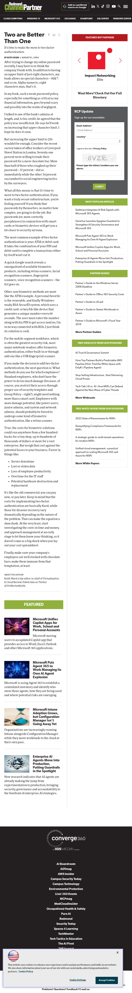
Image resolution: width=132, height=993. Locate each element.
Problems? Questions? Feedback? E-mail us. (66, 989)
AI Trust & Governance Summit (92, 353)
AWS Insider (66, 874)
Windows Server (122, 19)
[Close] (117, 952)
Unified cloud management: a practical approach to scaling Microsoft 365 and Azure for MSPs (96, 452)
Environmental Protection (66, 889)
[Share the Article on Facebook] (48, 35)
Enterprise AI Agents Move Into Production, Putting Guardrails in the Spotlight (46, 764)
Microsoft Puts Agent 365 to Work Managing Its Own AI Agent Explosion (47, 670)
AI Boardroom (66, 864)
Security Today (66, 923)
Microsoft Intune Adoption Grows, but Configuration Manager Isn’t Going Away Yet (46, 717)
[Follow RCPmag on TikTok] (102, 7)
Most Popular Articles (99, 202)
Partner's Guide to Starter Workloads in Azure (97, 311)
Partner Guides (99, 273)
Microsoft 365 (52, 19)
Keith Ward (13, 58)
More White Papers (87, 463)
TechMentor (66, 933)
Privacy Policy (100, 149)
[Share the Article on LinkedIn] (53, 35)
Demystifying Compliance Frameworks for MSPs (98, 428)
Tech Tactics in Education (66, 938)
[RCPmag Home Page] (23, 8)
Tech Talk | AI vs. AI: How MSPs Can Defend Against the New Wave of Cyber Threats (99, 388)
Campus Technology (66, 884)
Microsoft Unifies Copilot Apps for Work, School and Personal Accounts (98, 249)
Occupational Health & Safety (66, 908)
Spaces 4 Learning (66, 928)
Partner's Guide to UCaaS (89, 302)
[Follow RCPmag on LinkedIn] (93, 7)
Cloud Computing (13, 19)
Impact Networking (100, 76)
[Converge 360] (66, 839)
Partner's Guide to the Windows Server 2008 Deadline (96, 285)
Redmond (66, 918)
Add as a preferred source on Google (77, 6)
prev (79, 60)
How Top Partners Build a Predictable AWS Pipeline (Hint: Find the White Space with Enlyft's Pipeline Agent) (98, 364)
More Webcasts (85, 398)
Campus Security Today (66, 879)
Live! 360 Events (66, 894)
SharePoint (86, 19)
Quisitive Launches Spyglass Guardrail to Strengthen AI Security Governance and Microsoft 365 (97, 225)
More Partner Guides (88, 332)
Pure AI (66, 913)
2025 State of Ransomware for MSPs (95, 418)
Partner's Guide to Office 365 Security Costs (99, 294)
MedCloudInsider (66, 903)
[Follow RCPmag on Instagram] (108, 7)
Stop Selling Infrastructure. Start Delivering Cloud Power (99, 377)
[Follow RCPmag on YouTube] (114, 6)
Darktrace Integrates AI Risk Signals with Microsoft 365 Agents (97, 212)
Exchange (70, 19)
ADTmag (66, 869)
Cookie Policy (26, 972)
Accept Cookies (107, 980)
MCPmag (66, 898)
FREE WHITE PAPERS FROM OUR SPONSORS (100, 409)
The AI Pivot (66, 943)
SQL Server (103, 19)
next (120, 60)
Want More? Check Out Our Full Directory (100, 95)
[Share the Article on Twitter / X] (59, 35)
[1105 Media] (66, 849)
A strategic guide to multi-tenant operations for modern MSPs (99, 439)
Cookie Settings (78, 980)
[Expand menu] (126, 7)
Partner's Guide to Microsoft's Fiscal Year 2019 (97, 323)
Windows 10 (33, 19)
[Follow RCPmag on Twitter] (98, 6)
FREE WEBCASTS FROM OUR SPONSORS (100, 343)
